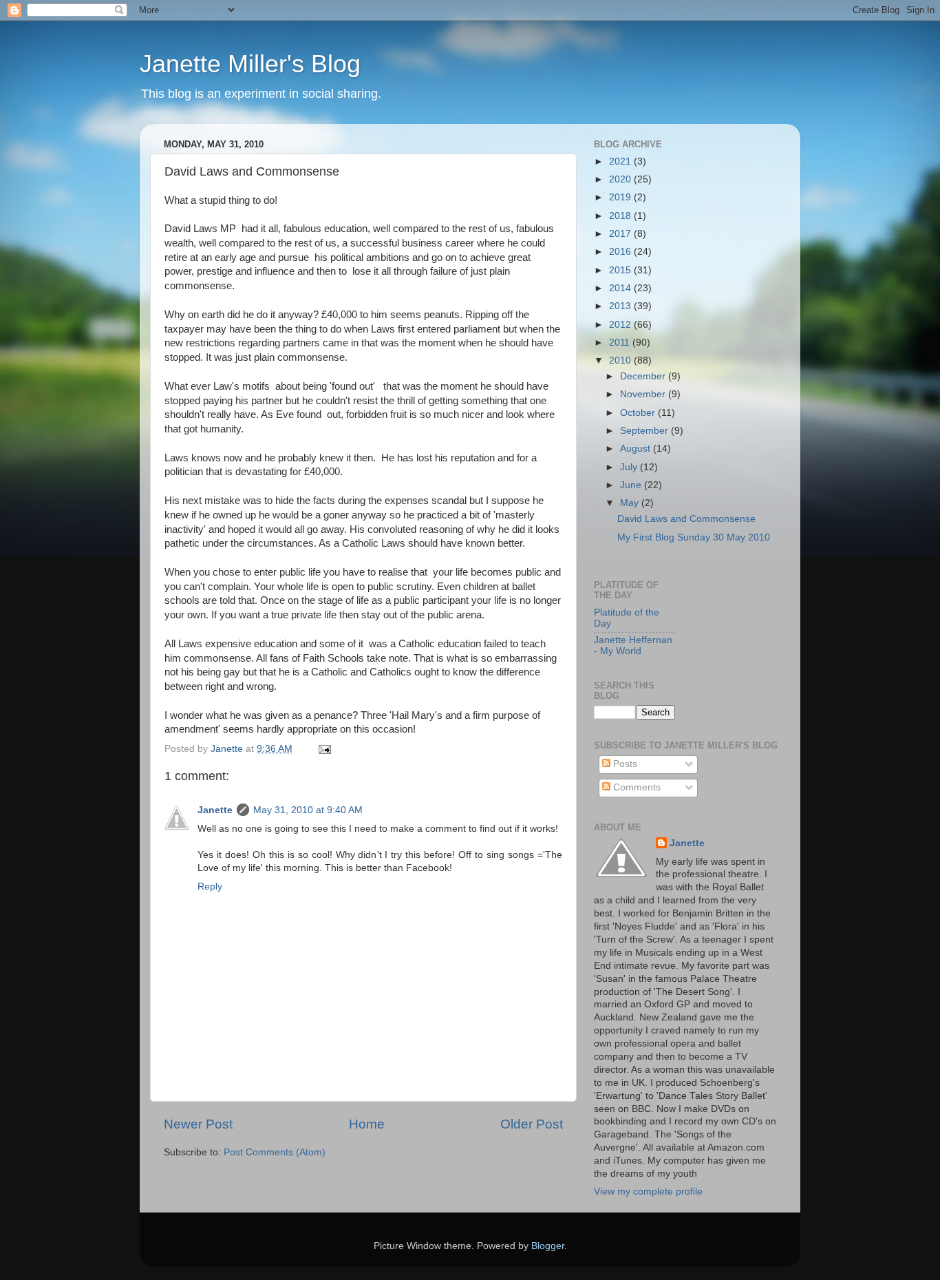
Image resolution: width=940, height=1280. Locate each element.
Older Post (531, 1124)
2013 (621, 306)
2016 (621, 251)
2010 (621, 360)
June (632, 485)
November (644, 394)
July (630, 467)
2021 (621, 161)
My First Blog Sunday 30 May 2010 (693, 537)
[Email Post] (324, 749)
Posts (623, 764)
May (630, 503)
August (636, 448)
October (639, 413)
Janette (215, 810)
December (644, 376)
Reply (209, 886)
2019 (621, 197)
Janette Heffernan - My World (633, 645)
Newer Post (198, 1124)
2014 (621, 288)
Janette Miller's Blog (250, 64)
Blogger (547, 1246)
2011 (620, 342)
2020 (621, 179)
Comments (635, 787)
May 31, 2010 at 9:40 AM (308, 810)
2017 (621, 234)
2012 (621, 324)
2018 (621, 216)
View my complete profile (648, 1191)
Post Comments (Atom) (274, 1152)
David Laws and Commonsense (686, 519)
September (645, 431)
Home (367, 1124)
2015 (621, 270)
